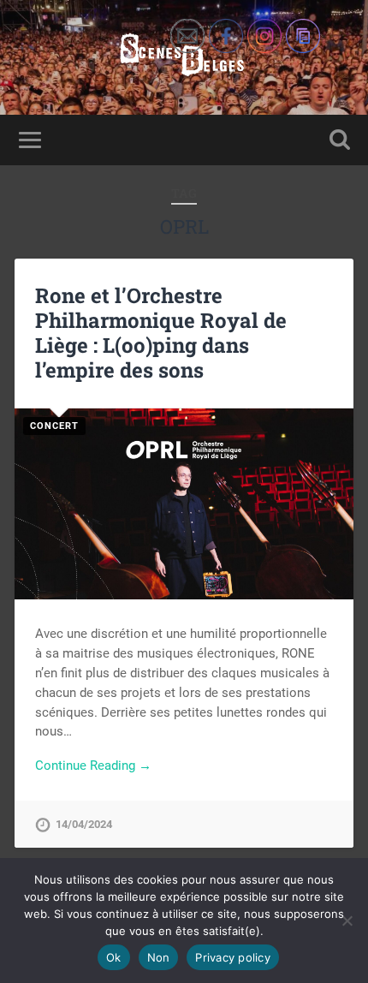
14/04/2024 (84, 824)
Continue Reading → (93, 765)
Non (158, 957)
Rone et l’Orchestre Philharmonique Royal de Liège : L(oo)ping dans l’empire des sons (161, 332)
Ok (114, 957)
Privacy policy (232, 957)
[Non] (346, 920)
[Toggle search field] (339, 140)
